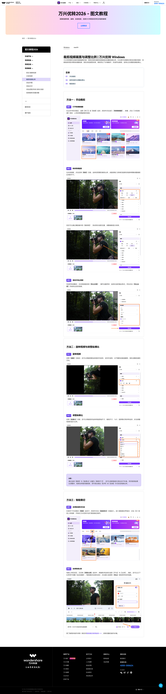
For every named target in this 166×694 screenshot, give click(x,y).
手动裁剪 (72, 76)
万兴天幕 (66, 662)
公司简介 (89, 658)
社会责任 (89, 672)
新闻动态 (106, 658)
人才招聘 (89, 662)
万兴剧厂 (66, 658)
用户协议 (49, 691)
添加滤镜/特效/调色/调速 (34, 89)
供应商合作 (89, 676)
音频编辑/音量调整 (32, 93)
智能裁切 (72, 84)
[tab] (36, 55)
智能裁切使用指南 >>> (94, 633)
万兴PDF (66, 676)
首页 (23, 38)
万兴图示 (66, 669)
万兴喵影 (66, 665)
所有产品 (66, 679)
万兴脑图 (66, 672)
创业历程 (89, 665)
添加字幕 (29, 83)
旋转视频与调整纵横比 (77, 80)
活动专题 (106, 662)
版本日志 (27, 107)
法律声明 (37, 691)
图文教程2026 (32, 38)
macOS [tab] (76, 47)
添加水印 (29, 86)
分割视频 (29, 76)
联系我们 (123, 658)
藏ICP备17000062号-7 (27, 691)
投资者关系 (89, 669)
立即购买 (84, 26)
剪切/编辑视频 (31, 73)
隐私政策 (43, 691)
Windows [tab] (67, 47)
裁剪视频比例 (31, 79)
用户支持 (27, 113)
